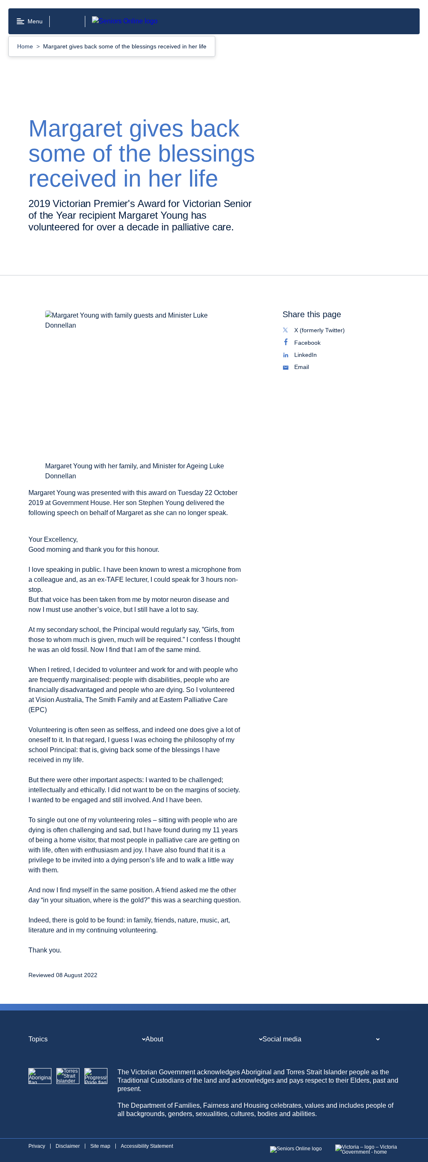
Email (310, 367)
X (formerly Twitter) (328, 331)
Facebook (316, 343)
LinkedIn (314, 355)
